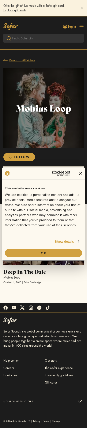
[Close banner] (80, 173)
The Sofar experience (59, 368)
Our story (51, 360)
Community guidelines (59, 375)
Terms (46, 421)
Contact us (10, 375)
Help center (11, 360)
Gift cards (51, 382)
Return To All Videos (22, 60)
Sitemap (56, 421)
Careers (8, 368)
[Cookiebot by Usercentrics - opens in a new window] (53, 173)
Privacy (36, 421)
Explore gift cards (14, 10)
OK (43, 253)
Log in (72, 26)
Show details (64, 241)
